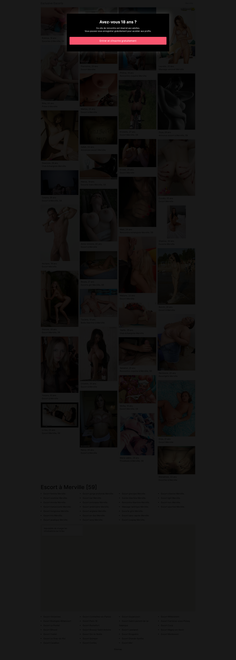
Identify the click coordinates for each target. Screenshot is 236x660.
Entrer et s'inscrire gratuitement (118, 40)
